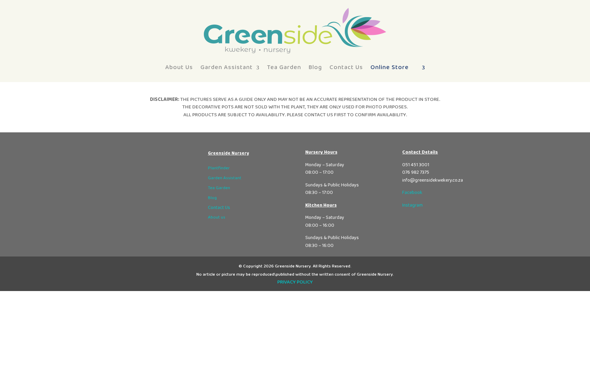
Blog (315, 67)
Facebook (412, 192)
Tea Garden (284, 67)
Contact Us (346, 67)
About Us (179, 67)
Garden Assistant (226, 67)
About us (216, 217)
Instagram (412, 205)
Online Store (389, 67)
